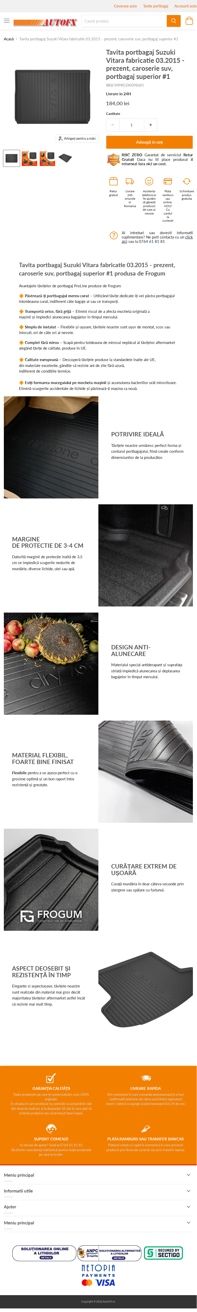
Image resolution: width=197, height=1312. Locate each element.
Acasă (9, 39)
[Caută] (174, 21)
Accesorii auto (185, 6)
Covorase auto (125, 6)
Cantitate (113, 114)
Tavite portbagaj (155, 6)
